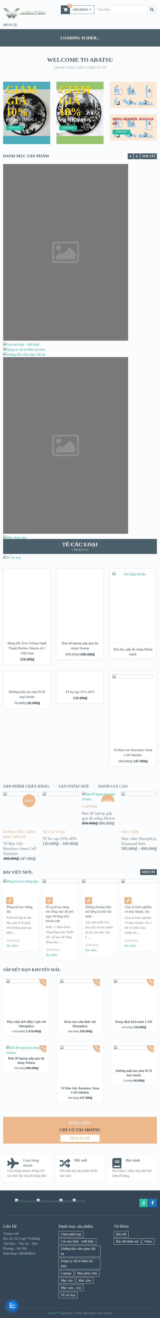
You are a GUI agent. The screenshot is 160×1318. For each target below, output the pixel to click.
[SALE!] (21, 794)
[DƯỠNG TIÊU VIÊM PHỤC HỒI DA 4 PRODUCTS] (24, 354)
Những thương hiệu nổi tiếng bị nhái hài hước (98, 911)
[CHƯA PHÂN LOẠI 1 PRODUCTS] (65, 339)
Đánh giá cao (113, 786)
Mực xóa (67, 1280)
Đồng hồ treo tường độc (19, 909)
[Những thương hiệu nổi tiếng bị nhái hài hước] (99, 890)
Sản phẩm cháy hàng (26, 786)
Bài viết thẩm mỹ (127, 1241)
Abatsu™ (53, 1313)
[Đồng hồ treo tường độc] (21, 890)
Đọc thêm (12, 945)
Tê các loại (68, 1295)
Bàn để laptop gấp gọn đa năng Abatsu (98, 815)
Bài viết (121, 1234)
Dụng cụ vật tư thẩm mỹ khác (77, 1263)
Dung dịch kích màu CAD (133, 1021)
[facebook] (153, 1203)
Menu (8, 25)
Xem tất (148, 156)
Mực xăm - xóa (71, 1288)
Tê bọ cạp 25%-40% (80, 692)
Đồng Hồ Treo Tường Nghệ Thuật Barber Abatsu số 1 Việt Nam (27, 648)
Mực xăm (84, 1280)
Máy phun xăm (87, 1273)
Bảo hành (133, 1160)
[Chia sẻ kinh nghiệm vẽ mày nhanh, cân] (139, 890)
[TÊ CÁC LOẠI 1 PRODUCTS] (12, 557)
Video (148, 1241)
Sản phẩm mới (74, 786)
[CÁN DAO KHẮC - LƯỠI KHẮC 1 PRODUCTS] (21, 344)
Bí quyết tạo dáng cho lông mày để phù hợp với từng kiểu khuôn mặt (60, 914)
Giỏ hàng (78, 8)
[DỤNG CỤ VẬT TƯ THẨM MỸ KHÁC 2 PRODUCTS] (24, 349)
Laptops (66, 1273)
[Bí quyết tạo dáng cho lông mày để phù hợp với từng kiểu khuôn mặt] (60, 890)
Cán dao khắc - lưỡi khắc (77, 1241)
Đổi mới (80, 1160)
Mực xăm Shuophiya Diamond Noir (138, 841)
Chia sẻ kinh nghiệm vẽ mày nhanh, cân (138, 909)
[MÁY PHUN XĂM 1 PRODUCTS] (14, 537)
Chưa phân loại (71, 1234)
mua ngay (80, 1138)
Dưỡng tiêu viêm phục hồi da (78, 1251)
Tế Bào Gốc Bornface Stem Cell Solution (19, 848)
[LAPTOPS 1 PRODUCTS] (65, 532)
